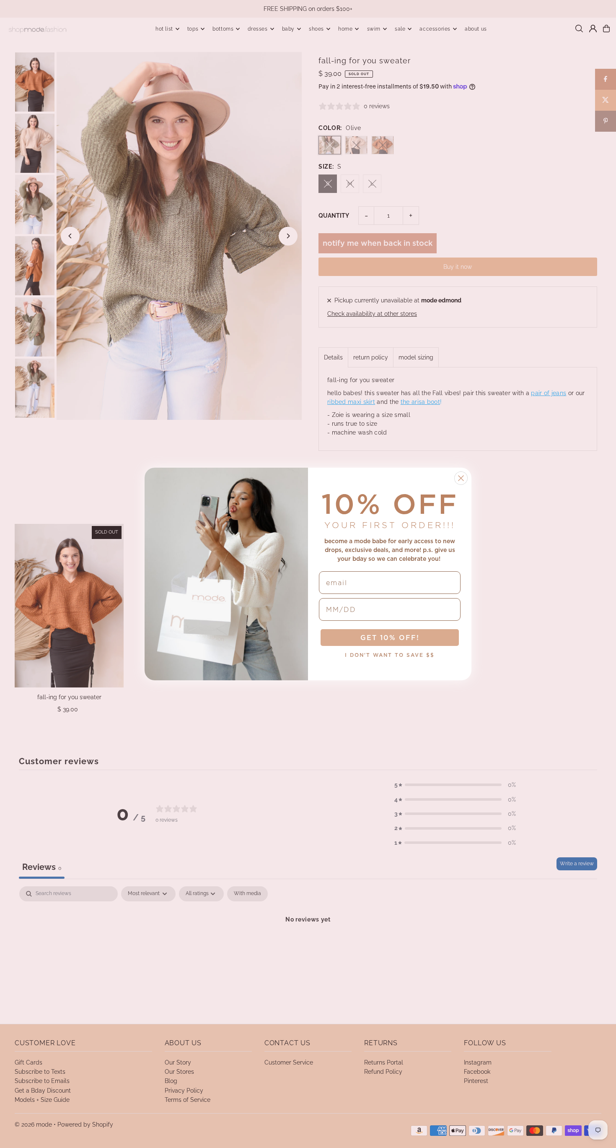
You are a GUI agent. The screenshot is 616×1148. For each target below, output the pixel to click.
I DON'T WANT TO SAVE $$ (390, 655)
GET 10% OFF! (389, 637)
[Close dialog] (461, 478)
